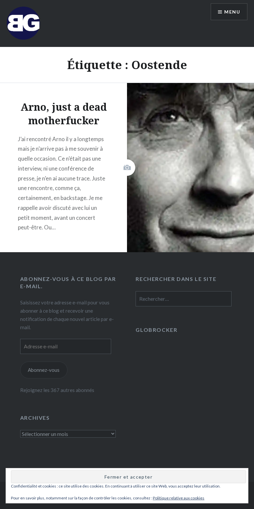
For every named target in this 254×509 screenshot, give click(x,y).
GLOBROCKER (156, 330)
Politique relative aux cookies (178, 497)
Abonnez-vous (44, 370)
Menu (232, 12)
